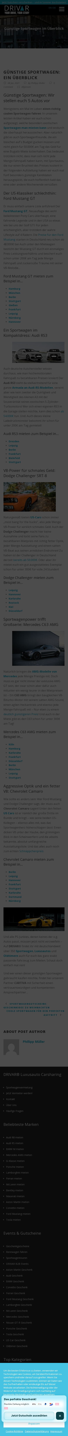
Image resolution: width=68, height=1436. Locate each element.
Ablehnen (34, 1414)
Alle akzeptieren (34, 1404)
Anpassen (34, 1423)
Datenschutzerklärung (37, 1431)
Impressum (56, 1431)
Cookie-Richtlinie (14, 1431)
